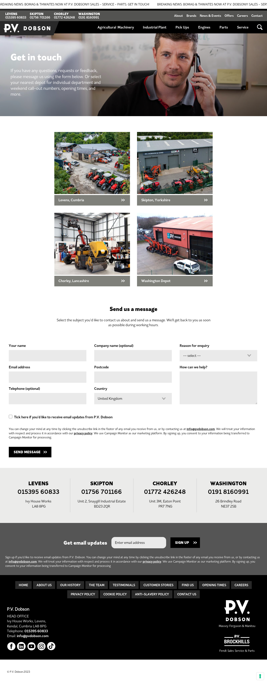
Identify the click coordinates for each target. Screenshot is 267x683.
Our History (70, 585)
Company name (113, 346)
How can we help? (193, 367)
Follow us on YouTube (31, 646)
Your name (17, 346)
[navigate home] (27, 22)
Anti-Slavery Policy (152, 594)
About (178, 16)
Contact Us (186, 594)
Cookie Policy (115, 594)
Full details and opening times (92, 169)
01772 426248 (64, 17)
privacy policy (83, 433)
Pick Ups (182, 27)
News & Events (210, 16)
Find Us (188, 585)
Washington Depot (175, 249)
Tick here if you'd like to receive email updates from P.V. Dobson (63, 417)
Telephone (24, 388)
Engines (204, 27)
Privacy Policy (83, 594)
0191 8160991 (88, 17)
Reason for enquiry (194, 346)
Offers (229, 16)
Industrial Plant (154, 27)
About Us (44, 585)
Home (23, 585)
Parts (224, 27)
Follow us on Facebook (11, 646)
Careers (242, 16)
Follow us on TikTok (51, 646)
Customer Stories (158, 585)
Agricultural (107, 27)
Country (100, 388)
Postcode (101, 367)
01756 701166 (40, 17)
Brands (191, 16)
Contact (257, 16)
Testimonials (124, 585)
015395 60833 (15, 17)
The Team (96, 585)
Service (242, 27)
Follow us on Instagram (41, 646)
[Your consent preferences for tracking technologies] (260, 676)
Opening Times (214, 585)
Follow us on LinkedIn (21, 646)
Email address (19, 367)
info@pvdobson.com (201, 429)
